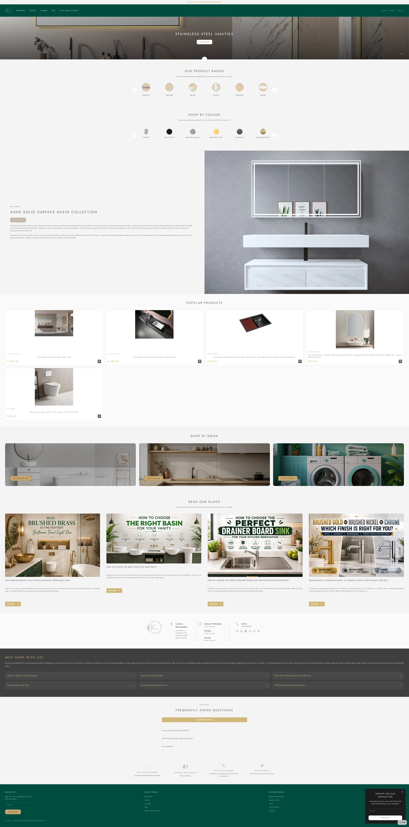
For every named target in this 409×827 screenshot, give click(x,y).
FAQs (271, 804)
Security (272, 811)
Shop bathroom (20, 478)
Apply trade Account (69, 11)
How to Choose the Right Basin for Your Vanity (131, 567)
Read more (11, 604)
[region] (204, 38)
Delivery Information (276, 797)
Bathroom (20, 11)
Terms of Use (274, 807)
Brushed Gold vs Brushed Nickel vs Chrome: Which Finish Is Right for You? (348, 580)
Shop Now (204, 42)
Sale (53, 11)
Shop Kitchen (153, 478)
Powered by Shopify (37, 820)
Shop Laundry (287, 478)
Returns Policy (274, 800)
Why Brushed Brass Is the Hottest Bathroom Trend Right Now (37, 580)
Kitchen (32, 11)
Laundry (43, 11)
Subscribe (385, 818)
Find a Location (181, 627)
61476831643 (246, 626)
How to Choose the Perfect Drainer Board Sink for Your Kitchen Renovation (248, 580)
